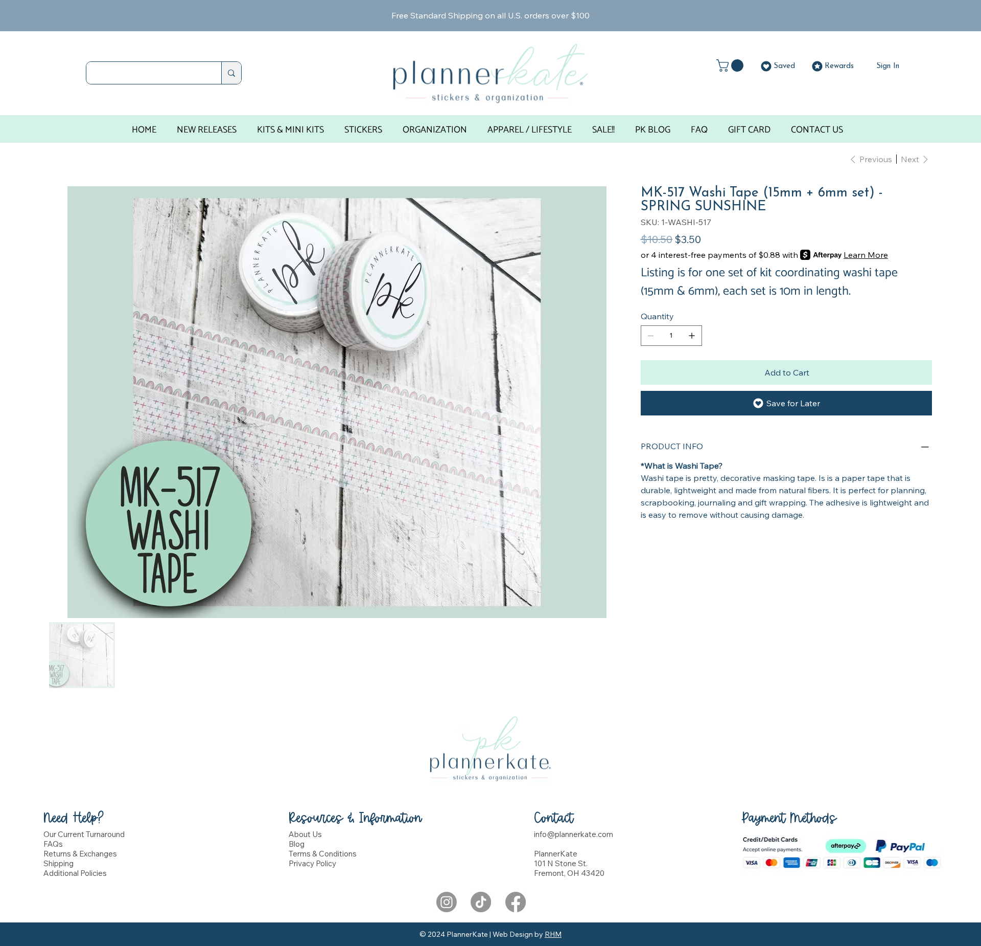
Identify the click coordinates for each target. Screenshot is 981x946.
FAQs (53, 844)
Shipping (58, 863)
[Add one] (692, 335)
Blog (297, 844)
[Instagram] (446, 902)
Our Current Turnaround (84, 834)
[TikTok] (481, 902)
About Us (305, 834)
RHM (553, 934)
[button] (731, 65)
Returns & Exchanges (80, 854)
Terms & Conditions (323, 854)
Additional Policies (75, 873)
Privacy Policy (312, 863)
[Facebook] (515, 902)
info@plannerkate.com (573, 834)
